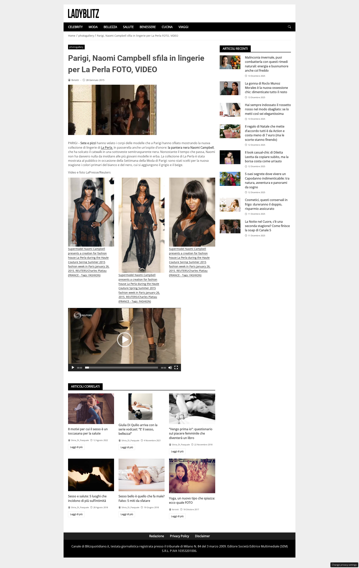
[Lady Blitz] (83, 13)
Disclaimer (202, 536)
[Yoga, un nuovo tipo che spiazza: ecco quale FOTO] (192, 476)
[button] (289, 27)
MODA (93, 27)
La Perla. (107, 147)
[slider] (121, 368)
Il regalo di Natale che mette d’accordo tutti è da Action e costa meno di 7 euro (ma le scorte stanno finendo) (265, 133)
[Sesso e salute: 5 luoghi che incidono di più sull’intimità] (91, 475)
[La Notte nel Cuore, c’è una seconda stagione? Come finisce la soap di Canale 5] (230, 226)
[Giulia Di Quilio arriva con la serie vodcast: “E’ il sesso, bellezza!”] (142, 406)
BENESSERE (148, 27)
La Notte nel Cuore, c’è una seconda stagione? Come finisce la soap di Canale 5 (267, 225)
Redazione (156, 536)
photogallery (76, 47)
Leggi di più (76, 447)
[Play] (73, 367)
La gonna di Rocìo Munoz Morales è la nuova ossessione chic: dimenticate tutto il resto (266, 87)
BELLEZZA (110, 27)
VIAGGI (183, 27)
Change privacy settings (344, 564)
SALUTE (128, 27)
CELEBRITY (75, 27)
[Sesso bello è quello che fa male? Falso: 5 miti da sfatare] (142, 475)
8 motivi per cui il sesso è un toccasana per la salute (88, 431)
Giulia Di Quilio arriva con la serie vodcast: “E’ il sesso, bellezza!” (138, 429)
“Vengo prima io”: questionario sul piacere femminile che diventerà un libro (190, 433)
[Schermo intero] (176, 367)
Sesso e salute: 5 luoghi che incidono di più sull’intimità (87, 498)
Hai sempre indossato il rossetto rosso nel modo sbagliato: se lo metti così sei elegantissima (268, 109)
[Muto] (170, 367)
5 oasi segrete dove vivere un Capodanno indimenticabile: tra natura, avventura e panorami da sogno (267, 180)
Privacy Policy (179, 536)
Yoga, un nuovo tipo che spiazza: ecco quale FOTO (192, 500)
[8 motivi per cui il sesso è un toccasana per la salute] (91, 408)
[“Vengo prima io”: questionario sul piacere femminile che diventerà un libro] (192, 408)
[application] (124, 339)
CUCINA (167, 27)
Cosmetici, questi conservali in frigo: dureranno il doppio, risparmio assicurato (266, 204)
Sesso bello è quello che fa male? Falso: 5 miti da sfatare (142, 498)
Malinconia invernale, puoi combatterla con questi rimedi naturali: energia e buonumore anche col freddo (266, 64)
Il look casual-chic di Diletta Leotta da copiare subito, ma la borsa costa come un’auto (267, 156)
